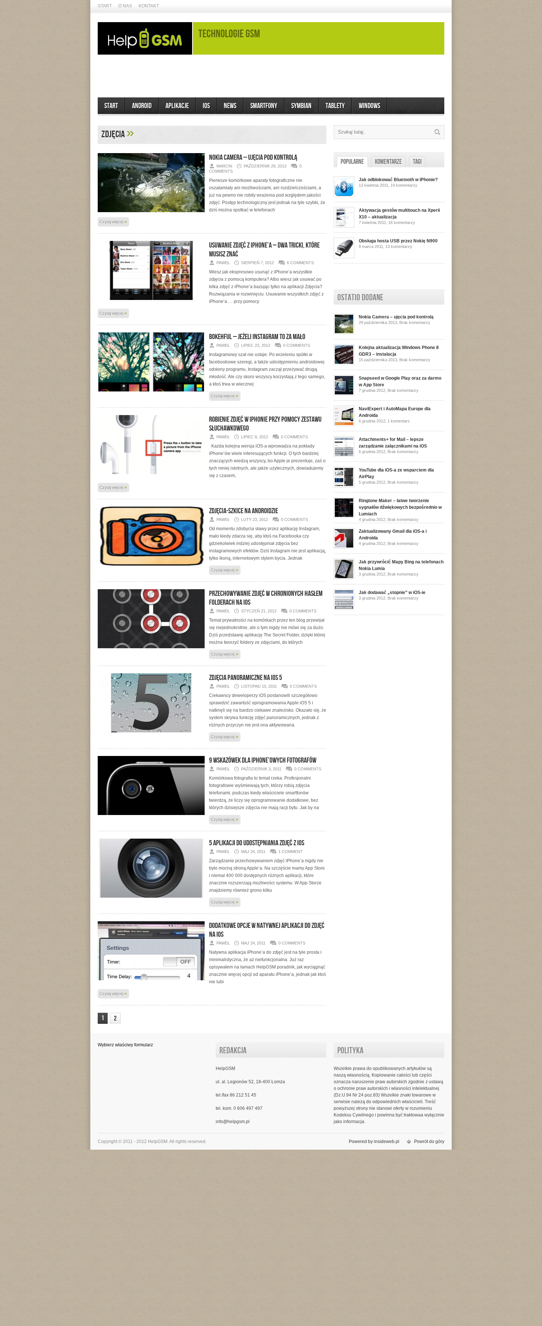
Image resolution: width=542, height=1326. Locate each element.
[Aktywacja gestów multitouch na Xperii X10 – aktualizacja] (344, 226)
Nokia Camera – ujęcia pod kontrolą (253, 157)
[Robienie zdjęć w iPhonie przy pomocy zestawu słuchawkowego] (151, 471)
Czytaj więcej (113, 221)
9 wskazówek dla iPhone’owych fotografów (262, 760)
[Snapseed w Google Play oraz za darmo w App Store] (344, 394)
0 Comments (296, 345)
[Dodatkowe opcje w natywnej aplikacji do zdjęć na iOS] (151, 977)
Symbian (301, 105)
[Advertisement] (271, 76)
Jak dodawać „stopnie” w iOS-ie (392, 592)
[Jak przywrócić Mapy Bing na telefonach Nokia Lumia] (344, 577)
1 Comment (290, 851)
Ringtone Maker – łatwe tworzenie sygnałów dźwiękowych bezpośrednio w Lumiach (400, 507)
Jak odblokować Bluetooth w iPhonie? (398, 179)
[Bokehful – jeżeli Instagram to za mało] (151, 388)
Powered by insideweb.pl (374, 1141)
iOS (206, 105)
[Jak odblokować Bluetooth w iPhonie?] (344, 195)
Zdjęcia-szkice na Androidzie (243, 511)
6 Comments (300, 262)
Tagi (417, 162)
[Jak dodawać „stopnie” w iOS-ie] (344, 608)
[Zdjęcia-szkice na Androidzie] (151, 563)
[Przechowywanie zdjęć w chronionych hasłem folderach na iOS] (151, 645)
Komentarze (388, 162)
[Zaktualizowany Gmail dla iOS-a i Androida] (344, 547)
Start (105, 5)
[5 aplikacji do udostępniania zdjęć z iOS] (151, 895)
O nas (125, 5)
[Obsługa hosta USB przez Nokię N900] (344, 256)
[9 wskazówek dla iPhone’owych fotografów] (151, 812)
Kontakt (149, 5)
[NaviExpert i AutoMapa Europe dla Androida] (344, 424)
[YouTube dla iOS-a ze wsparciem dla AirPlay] (344, 485)
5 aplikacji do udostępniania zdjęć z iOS (256, 843)
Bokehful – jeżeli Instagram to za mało (257, 336)
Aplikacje (177, 105)
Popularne (352, 162)
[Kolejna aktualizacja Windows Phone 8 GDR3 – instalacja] (344, 363)
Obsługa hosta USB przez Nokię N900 (398, 241)
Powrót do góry (429, 1141)
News (230, 105)
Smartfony (263, 105)
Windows (369, 105)
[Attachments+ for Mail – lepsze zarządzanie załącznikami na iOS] (344, 455)
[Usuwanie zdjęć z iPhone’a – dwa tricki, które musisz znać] (151, 297)
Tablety (335, 105)
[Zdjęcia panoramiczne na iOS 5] (151, 729)
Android (142, 105)
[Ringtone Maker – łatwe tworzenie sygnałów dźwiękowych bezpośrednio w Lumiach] (344, 516)
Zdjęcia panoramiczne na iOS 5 (245, 677)
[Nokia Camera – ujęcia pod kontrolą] (151, 209)
